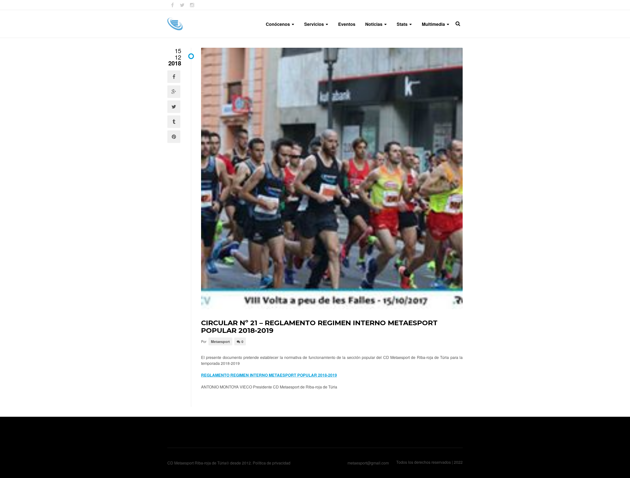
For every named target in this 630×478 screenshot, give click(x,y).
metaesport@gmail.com (368, 463)
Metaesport (220, 341)
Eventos (346, 24)
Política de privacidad (271, 463)
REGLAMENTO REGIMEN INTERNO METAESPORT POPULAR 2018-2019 (269, 375)
